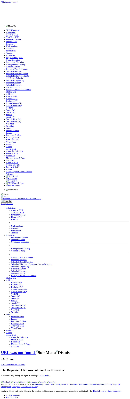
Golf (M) (9, 108)
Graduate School (13, 87)
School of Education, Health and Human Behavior (17, 77)
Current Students (13, 165)
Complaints (92, 384)
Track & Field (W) (13, 121)
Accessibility (38, 384)
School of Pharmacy (14, 85)
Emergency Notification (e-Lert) (25, 387)
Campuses (10, 160)
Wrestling (10, 126)
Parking (9, 133)
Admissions (10, 32)
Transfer (9, 53)
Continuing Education (15, 62)
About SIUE (11, 149)
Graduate (9, 48)
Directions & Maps (13, 135)
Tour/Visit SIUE (17, 326)
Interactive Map (12, 131)
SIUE (10, 384)
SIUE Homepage (13, 30)
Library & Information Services (18, 89)
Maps (8, 128)
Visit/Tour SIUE (12, 37)
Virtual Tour (11, 142)
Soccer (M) (10, 110)
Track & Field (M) (13, 119)
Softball (9, 115)
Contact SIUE (49, 384)
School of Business (13, 71)
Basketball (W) (12, 101)
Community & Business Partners (19, 172)
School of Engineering (15, 80)
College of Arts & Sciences (17, 69)
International (11, 51)
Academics (10, 55)
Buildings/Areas (12, 137)
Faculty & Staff (12, 167)
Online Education (13, 60)
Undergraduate (12, 46)
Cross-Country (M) (13, 103)
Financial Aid (11, 42)
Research (9, 144)
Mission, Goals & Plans (15, 158)
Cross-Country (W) (14, 105)
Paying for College (13, 39)
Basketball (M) (12, 99)
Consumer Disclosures (78, 384)
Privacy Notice (62, 384)
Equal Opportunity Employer (108, 384)
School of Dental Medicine (17, 73)
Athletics (9, 94)
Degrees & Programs (14, 58)
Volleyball (10, 124)
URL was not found (18, 352)
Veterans (9, 174)
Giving (9, 147)
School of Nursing (13, 83)
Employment (6, 387)
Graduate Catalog (13, 67)
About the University (14, 151)
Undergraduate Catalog (15, 64)
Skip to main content (9, 2)
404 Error (21, 365)
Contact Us (45, 375)
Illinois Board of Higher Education (107, 391)
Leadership (10, 156)
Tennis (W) (10, 117)
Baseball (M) (11, 96)
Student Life (11, 92)
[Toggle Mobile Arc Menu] (6, 201)
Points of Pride (12, 153)
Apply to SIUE (12, 35)
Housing (9, 44)
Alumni (9, 169)
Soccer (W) (10, 112)
